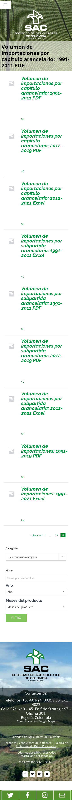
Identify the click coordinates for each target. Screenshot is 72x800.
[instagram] (39, 774)
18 (56, 535)
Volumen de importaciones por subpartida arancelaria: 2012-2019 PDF (42, 350)
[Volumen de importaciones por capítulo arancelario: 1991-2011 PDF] (11, 77)
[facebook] (25, 774)
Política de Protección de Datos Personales (42, 744)
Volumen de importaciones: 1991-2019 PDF (44, 451)
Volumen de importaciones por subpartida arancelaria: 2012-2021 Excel (42, 403)
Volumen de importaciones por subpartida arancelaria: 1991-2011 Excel (41, 245)
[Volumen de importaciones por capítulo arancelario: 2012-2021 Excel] (11, 182)
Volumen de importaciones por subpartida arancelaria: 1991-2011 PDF (41, 298)
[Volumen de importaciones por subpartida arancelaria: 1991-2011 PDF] (11, 288)
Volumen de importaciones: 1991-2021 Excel (44, 493)
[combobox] (36, 557)
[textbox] (36, 557)
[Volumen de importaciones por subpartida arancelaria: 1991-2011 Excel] (11, 235)
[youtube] (47, 774)
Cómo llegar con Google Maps (36, 721)
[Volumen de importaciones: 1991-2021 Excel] (11, 488)
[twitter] (32, 774)
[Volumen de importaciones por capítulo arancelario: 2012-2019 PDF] (11, 130)
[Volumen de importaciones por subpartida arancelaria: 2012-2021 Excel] (11, 393)
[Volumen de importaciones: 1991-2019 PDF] (11, 445)
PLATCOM (47, 756)
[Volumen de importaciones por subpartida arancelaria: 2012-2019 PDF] (11, 340)
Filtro (16, 618)
